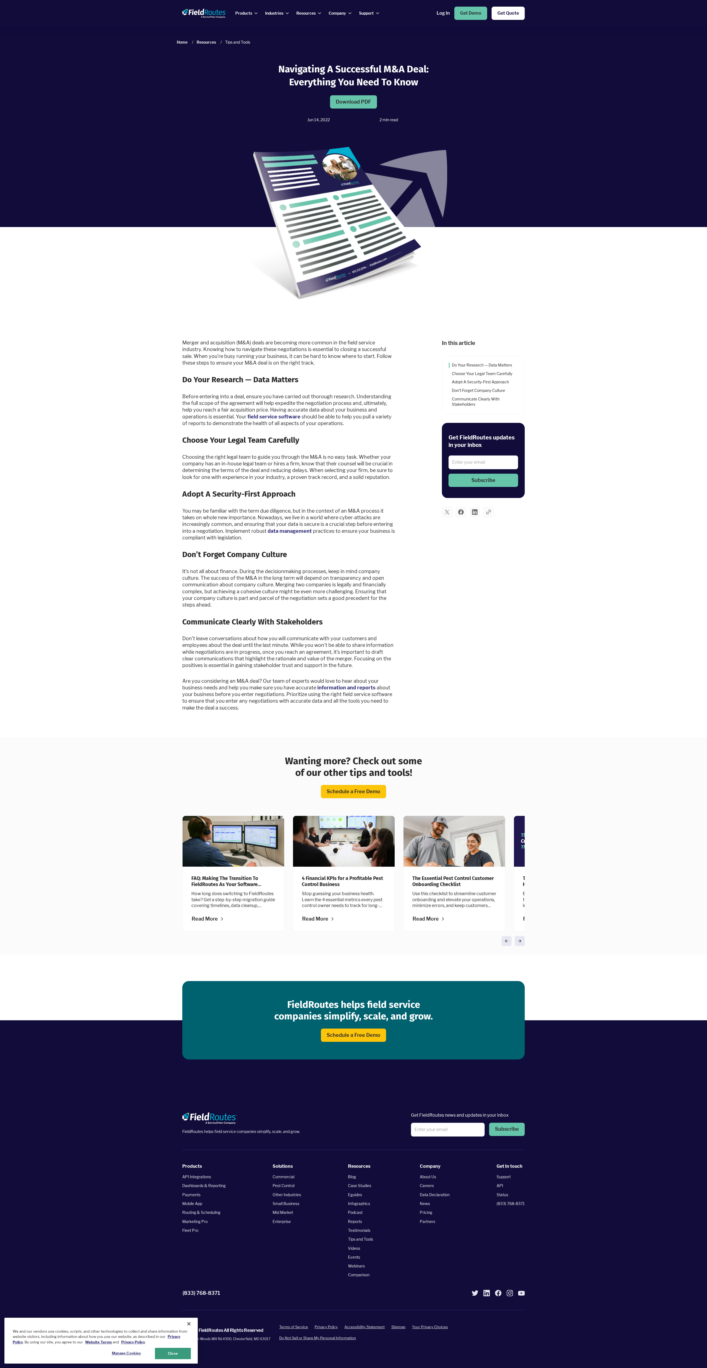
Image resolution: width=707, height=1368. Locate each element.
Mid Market (283, 1212)
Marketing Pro (195, 1221)
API (500, 1186)
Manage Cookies (126, 1353)
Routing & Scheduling (201, 1212)
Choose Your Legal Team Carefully (482, 373)
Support (504, 1176)
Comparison (359, 1275)
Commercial (283, 1176)
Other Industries (287, 1194)
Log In (443, 13)
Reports (355, 1221)
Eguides (355, 1194)
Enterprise (282, 1221)
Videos (354, 1248)
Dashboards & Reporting (204, 1186)
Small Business (286, 1203)
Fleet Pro (190, 1230)
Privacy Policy (326, 1327)
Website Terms (98, 1342)
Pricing (426, 1212)
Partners (427, 1221)
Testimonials (359, 1230)
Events (354, 1257)
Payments (191, 1194)
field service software (273, 416)
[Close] (189, 1324)
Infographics (359, 1203)
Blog (352, 1176)
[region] (101, 1341)
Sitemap (398, 1327)
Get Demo (470, 13)
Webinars (356, 1266)
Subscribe (483, 480)
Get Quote (508, 13)
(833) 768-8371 (511, 1203)
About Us (428, 1176)
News (425, 1203)
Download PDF (353, 102)
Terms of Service (293, 1327)
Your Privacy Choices (430, 1327)
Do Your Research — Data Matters (482, 365)
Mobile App (192, 1203)
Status (502, 1194)
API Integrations (196, 1176)
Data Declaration (435, 1194)
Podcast (355, 1212)
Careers (427, 1186)
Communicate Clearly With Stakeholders (476, 402)
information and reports (346, 687)
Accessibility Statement (364, 1327)
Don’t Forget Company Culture (479, 390)
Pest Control (283, 1186)
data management (290, 531)
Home (182, 42)
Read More (205, 919)
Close (173, 1353)
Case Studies (359, 1186)
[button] (483, 480)
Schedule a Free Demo (353, 791)
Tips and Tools (360, 1239)
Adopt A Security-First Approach (481, 382)
